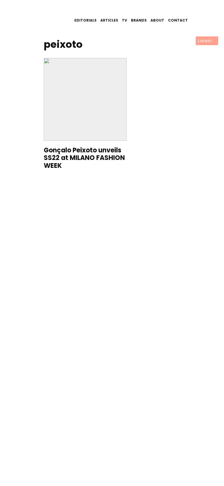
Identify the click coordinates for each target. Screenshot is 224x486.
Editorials (85, 20)
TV (124, 20)
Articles (109, 20)
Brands (139, 20)
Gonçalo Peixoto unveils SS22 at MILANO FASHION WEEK (84, 158)
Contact (178, 20)
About (157, 20)
